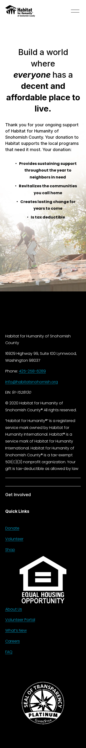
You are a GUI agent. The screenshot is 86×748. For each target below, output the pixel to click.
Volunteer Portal (20, 619)
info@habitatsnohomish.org (31, 382)
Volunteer (14, 539)
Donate (12, 528)
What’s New (16, 630)
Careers (12, 641)
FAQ (8, 652)
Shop (10, 549)
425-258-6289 (32, 371)
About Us (13, 609)
